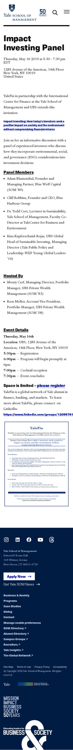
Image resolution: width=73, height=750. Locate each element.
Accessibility (60, 666)
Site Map (8, 666)
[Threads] (52, 541)
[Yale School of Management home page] (20, 12)
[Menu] (66, 12)
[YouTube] (40, 541)
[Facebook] (29, 541)
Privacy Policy (42, 666)
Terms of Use (24, 666)
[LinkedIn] (17, 541)
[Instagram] (6, 541)
